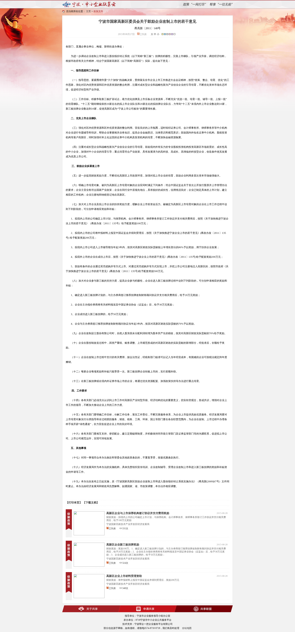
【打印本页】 (74, 502)
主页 (88, 11)
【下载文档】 (91, 502)
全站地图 (187, 628)
